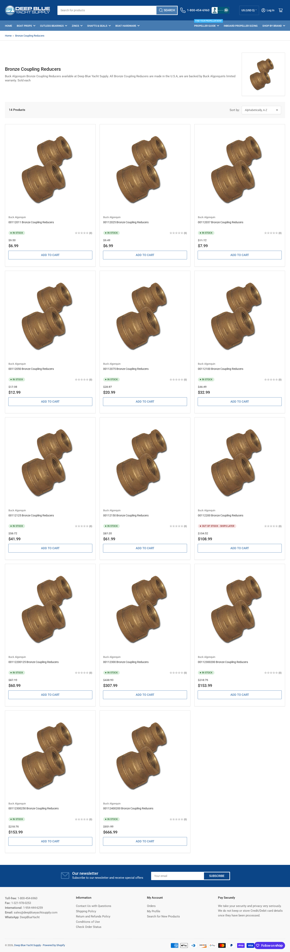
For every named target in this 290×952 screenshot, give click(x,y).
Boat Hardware (125, 25)
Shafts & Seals (97, 25)
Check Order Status (88, 927)
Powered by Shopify (54, 945)
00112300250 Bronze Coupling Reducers (33, 808)
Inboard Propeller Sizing (241, 25)
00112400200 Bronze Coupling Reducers (128, 808)
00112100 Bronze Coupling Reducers (220, 368)
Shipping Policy (86, 911)
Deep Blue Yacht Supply (27, 945)
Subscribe (216, 876)
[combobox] (117, 10)
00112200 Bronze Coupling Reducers (220, 515)
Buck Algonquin (17, 217)
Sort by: (235, 110)
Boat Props (24, 25)
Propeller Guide (206, 24)
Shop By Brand (272, 25)
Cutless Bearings (52, 25)
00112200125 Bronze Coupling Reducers (33, 662)
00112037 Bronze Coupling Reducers (220, 222)
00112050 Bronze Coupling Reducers (31, 368)
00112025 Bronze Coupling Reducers (126, 222)
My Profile (153, 911)
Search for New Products (163, 916)
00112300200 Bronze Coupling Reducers (223, 662)
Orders (151, 906)
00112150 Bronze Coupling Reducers (126, 515)
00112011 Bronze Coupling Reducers (31, 222)
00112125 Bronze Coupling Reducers (31, 515)
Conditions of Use (88, 922)
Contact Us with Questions (93, 906)
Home (8, 25)
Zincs (75, 25)
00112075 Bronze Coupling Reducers (126, 368)
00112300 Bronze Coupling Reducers (126, 662)
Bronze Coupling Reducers (29, 35)
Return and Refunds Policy (93, 916)
